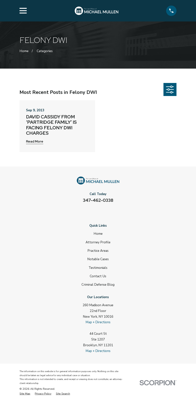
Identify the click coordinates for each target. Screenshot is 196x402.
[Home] (96, 10)
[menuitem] (25, 393)
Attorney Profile (98, 242)
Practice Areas (98, 251)
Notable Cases (98, 259)
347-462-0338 (98, 200)
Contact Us (98, 276)
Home (98, 233)
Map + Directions (98, 322)
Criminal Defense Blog (98, 284)
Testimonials (98, 268)
